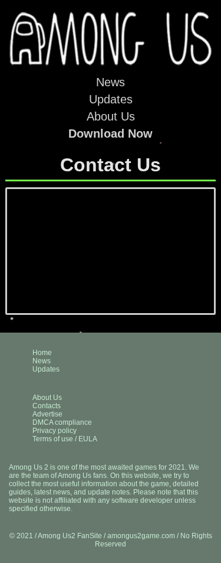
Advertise (47, 414)
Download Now (110, 133)
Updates (111, 99)
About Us (111, 116)
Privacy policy (54, 431)
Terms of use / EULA (64, 439)
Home (42, 353)
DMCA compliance (62, 422)
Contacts (46, 406)
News (110, 82)
